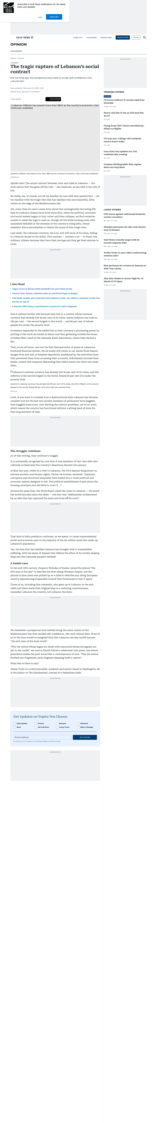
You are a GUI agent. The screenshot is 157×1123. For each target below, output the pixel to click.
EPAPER (136, 37)
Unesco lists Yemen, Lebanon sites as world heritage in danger (45, 293)
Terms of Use (55, 741)
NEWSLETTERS (122, 37)
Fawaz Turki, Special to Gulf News (25, 92)
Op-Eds (21, 58)
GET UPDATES (85, 737)
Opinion (13, 58)
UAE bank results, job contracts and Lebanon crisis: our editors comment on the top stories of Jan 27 (56, 300)
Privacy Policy (42, 741)
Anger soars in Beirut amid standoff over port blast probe (42, 289)
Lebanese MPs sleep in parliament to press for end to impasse (44, 306)
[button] (12, 37)
